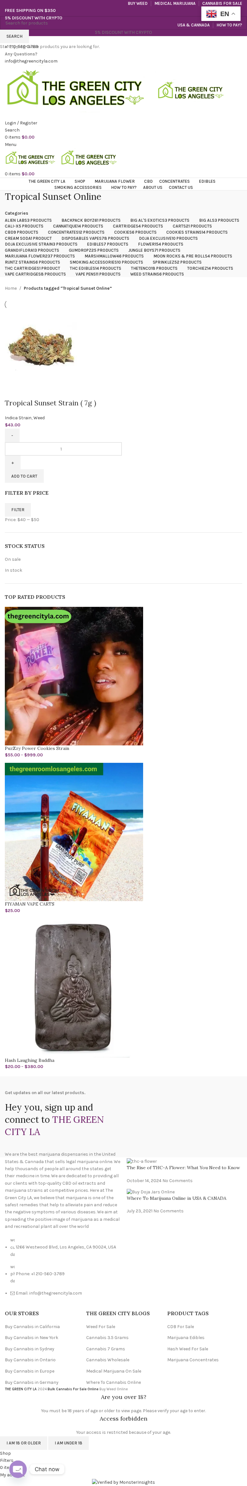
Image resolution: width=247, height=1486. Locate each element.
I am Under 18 (68, 1443)
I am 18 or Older (23, 1443)
